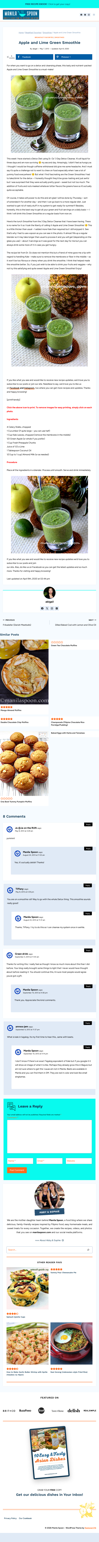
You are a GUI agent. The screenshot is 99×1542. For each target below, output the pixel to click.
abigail (35, 49)
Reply (88, 824)
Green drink (21, 953)
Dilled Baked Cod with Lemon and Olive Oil (75, 622)
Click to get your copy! (47, 4)
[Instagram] (88, 14)
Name (12, 1160)
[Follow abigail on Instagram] (52, 608)
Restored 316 (90, 1528)
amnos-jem (22, 1026)
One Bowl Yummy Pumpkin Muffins (16, 802)
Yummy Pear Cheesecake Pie (63, 1272)
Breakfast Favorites (44, 37)
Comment (12, 1117)
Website (71, 1160)
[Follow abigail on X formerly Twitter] (47, 608)
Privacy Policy (10, 1518)
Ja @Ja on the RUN (26, 827)
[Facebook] (81, 14)
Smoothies (59, 37)
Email (41, 1160)
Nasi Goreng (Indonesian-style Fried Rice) (69, 1372)
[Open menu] (94, 15)
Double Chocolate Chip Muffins (14, 722)
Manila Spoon (30, 852)
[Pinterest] (85, 14)
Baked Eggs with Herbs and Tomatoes (68, 733)
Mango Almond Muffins (11, 710)
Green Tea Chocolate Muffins (64, 645)
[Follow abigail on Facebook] (42, 608)
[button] (2, 707)
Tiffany (20, 888)
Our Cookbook (25, 1518)
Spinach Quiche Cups (16, 1317)
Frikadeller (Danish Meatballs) (17, 622)
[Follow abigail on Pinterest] (57, 608)
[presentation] (28, 1288)
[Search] (88, 1250)
